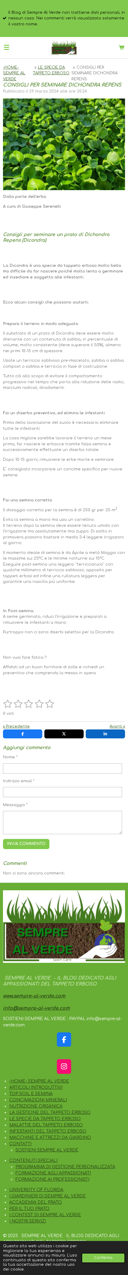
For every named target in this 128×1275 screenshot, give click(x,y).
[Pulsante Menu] (6, 47)
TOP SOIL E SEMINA (31, 1093)
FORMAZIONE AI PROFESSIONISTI (52, 1179)
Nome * (10, 757)
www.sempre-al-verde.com (34, 996)
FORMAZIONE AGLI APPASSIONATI (53, 1173)
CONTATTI (20, 1144)
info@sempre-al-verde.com (36, 1008)
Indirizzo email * (19, 781)
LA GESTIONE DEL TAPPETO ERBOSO (49, 1112)
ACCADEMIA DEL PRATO (35, 1202)
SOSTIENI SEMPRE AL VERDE (46, 1150)
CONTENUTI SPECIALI (33, 1160)
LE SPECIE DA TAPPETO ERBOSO (45, 1119)
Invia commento (26, 844)
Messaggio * (15, 805)
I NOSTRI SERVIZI (27, 1221)
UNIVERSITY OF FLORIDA (36, 1190)
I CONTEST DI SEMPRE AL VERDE (45, 1215)
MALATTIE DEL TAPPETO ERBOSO (46, 1125)
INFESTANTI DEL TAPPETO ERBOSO (47, 1131)
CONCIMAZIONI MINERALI (38, 1100)
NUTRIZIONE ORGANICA (36, 1106)
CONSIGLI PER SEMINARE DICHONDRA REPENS (94, 73)
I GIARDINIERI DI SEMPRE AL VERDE (47, 1196)
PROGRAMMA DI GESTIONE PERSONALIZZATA (65, 1167)
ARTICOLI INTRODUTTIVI (36, 1087)
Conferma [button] (103, 1258)
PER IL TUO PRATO (29, 1208)
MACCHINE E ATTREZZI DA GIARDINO (50, 1137)
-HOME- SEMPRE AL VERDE (14, 73)
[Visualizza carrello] (121, 47)
